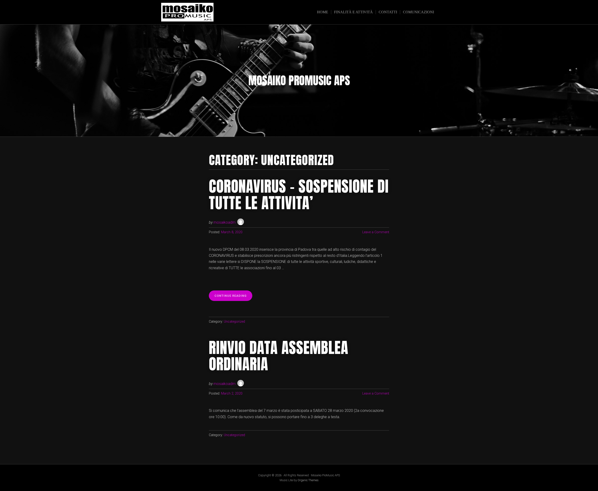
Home (322, 12)
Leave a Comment (375, 232)
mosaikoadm (224, 222)
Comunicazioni (418, 12)
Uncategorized (234, 322)
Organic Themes (308, 480)
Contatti (388, 12)
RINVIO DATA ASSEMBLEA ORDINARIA (278, 355)
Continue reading (233, 297)
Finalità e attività (353, 12)
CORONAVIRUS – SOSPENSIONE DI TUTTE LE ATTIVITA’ (299, 194)
